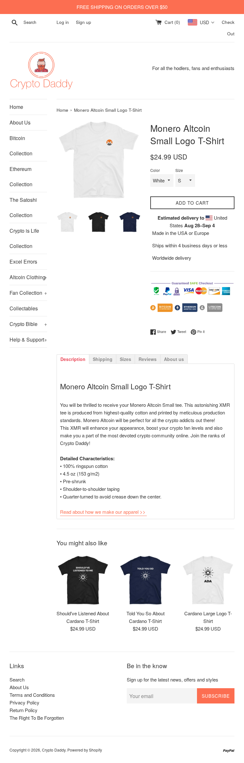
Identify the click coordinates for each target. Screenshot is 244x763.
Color (155, 170)
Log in (63, 22)
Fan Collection (28, 292)
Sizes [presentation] (125, 359)
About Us (20, 122)
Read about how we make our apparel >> (103, 511)
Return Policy (23, 710)
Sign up (83, 22)
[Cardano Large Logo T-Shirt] (207, 579)
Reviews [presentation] (148, 359)
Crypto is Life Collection (24, 238)
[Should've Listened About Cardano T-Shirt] (83, 579)
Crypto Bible (28, 324)
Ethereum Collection (21, 176)
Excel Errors (23, 261)
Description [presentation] (72, 359)
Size (179, 170)
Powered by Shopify (84, 749)
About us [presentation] (174, 359)
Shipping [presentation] (102, 359)
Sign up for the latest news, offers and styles (172, 679)
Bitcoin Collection (21, 145)
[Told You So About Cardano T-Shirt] (145, 579)
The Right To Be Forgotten (37, 717)
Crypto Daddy (53, 749)
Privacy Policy (24, 702)
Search (17, 679)
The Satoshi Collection (23, 207)
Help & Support (28, 339)
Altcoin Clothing (28, 277)
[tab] (73, 359)
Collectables (24, 308)
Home (16, 106)
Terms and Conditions (32, 694)
